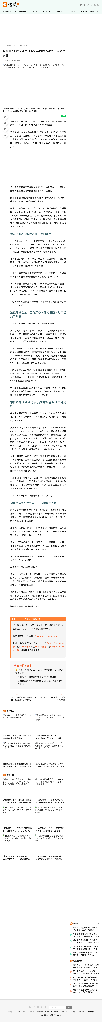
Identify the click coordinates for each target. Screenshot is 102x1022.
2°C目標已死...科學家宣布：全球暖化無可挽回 (36, 677)
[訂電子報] (91, 5)
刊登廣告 (11, 1011)
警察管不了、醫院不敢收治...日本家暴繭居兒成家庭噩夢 (17, 736)
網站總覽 (91, 1011)
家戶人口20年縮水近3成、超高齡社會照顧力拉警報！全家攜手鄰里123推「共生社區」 (49, 765)
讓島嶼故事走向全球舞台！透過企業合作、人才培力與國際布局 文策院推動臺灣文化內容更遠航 (17, 801)
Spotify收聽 (25, 646)
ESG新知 (47, 11)
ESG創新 (35, 11)
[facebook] (81, 5)
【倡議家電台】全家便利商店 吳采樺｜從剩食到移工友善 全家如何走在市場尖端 (17, 829)
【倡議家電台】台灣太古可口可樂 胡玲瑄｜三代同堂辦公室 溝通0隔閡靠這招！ (49, 829)
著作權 (47, 1011)
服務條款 (40, 1011)
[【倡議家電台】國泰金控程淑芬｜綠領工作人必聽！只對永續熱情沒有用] (50, 844)
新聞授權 (31, 1011)
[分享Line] (5, 123)
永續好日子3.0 (21, 11)
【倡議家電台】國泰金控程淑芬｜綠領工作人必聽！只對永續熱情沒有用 (49, 857)
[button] (98, 5)
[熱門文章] (98, 923)
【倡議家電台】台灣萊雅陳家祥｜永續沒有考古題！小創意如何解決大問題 (17, 857)
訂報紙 (73, 1011)
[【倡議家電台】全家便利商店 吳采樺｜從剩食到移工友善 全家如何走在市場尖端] (18, 816)
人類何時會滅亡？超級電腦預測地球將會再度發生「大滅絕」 (39, 682)
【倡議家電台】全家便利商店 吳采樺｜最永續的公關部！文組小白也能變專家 (49, 801)
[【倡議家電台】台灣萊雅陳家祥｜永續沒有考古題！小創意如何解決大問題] (18, 844)
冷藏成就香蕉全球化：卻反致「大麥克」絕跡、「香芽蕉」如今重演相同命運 (49, 737)
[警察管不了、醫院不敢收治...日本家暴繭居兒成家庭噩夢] (18, 724)
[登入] (95, 5)
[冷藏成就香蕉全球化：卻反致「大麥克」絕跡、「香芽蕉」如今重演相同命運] (50, 724)
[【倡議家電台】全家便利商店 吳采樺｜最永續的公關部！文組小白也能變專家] (50, 788)
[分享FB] (5, 117)
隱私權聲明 (54, 1011)
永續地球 (71, 11)
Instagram (52, 635)
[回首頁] (11, 4)
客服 (23, 1011)
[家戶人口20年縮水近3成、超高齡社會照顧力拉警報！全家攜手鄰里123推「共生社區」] (50, 752)
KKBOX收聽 (40, 646)
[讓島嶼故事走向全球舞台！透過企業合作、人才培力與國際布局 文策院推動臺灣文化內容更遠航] (18, 788)
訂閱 (69, 1007)
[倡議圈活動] (98, 960)
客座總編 (7, 11)
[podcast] (88, 5)
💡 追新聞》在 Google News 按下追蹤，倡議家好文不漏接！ (39, 671)
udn (4, 45)
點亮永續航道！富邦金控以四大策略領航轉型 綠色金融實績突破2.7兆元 (17, 765)
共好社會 (59, 11)
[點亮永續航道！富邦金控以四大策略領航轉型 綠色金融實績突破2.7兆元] (18, 752)
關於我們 (82, 1011)
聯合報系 (65, 1011)
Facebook (40, 635)
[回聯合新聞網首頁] (5, 4)
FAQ (18, 1011)
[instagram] (84, 5)
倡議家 (9, 45)
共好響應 (82, 11)
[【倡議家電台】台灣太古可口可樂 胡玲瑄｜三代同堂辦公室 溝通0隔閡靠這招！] (50, 816)
